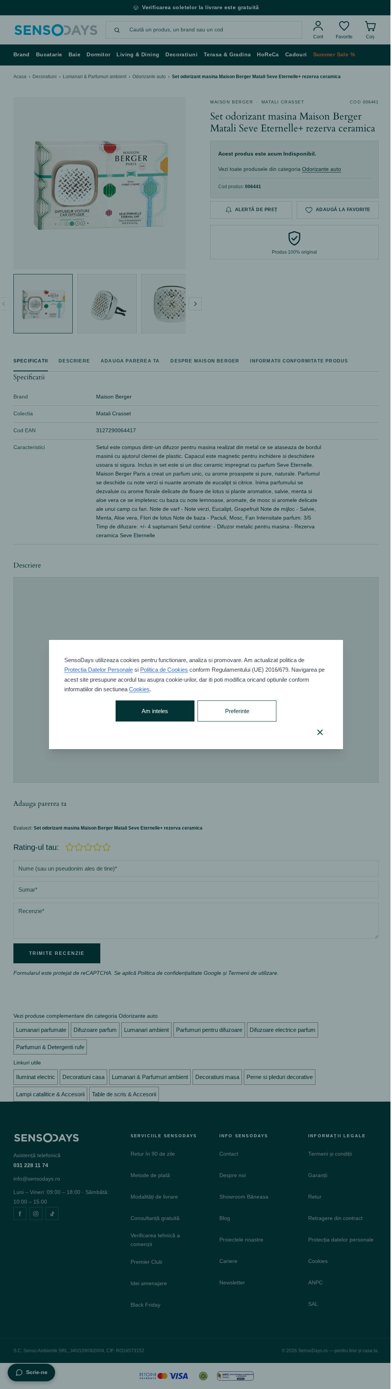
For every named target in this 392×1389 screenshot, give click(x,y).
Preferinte (237, 711)
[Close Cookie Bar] (320, 732)
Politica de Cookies (164, 669)
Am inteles (155, 711)
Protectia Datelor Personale (98, 669)
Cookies (139, 689)
